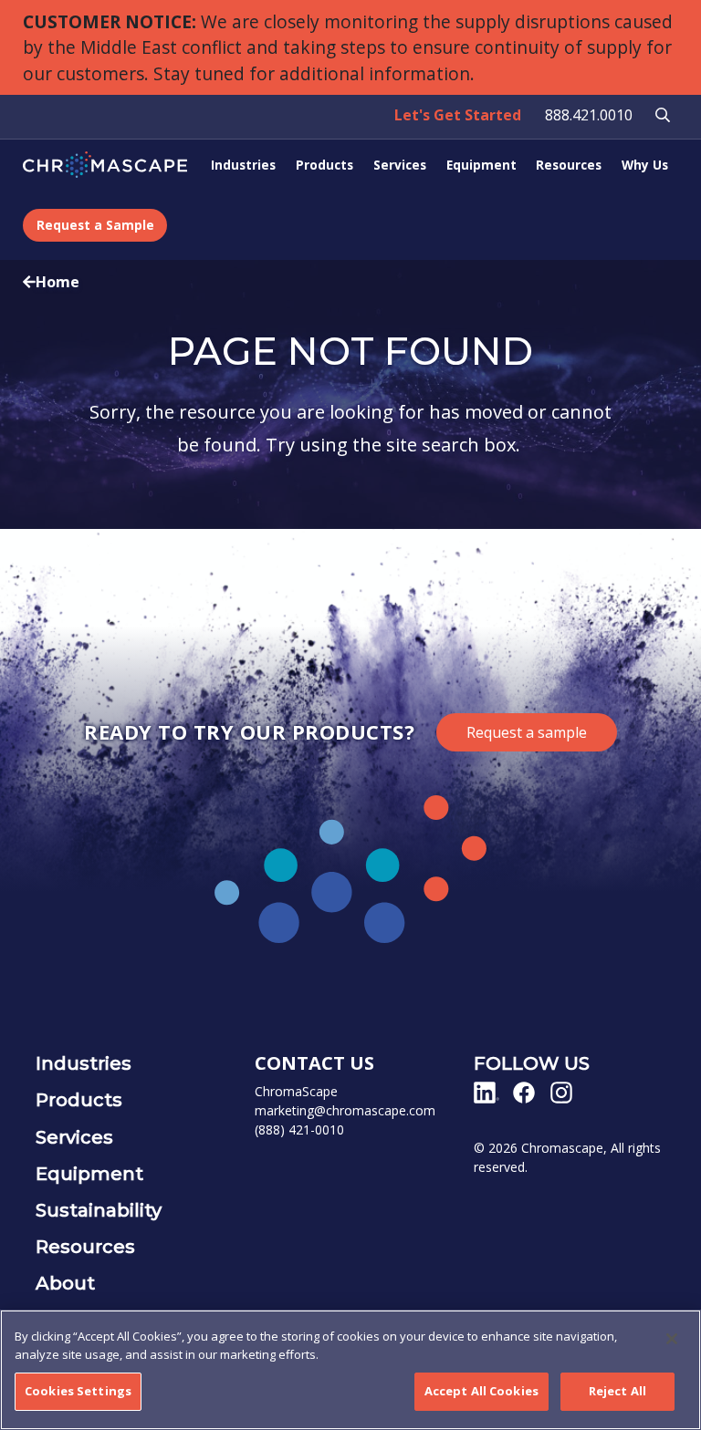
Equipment (481, 164)
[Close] (672, 1339)
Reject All (617, 1391)
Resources (569, 164)
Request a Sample (95, 224)
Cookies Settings (78, 1391)
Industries (243, 164)
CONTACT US (314, 1063)
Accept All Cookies (481, 1391)
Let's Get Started (457, 115)
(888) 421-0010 (299, 1129)
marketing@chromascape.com (345, 1110)
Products (324, 164)
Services (399, 164)
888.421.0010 (589, 115)
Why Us (645, 164)
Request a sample (526, 732)
